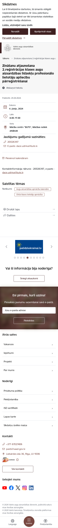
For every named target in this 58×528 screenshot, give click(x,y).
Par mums (9, 370)
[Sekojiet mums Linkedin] (31, 488)
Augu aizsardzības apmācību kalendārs (32, 189)
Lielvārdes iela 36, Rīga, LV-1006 (23, 453)
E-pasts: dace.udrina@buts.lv (22, 146)
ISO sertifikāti (10, 408)
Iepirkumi (8, 352)
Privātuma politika (13, 390)
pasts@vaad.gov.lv (15, 448)
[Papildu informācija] (17, 460)
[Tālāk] (52, 247)
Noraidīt (15, 31)
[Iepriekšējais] (6, 247)
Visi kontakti (18, 469)
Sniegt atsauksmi (29, 278)
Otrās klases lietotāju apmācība (29, 194)
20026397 (13, 141)
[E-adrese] (8, 459)
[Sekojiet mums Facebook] (11, 488)
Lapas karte (10, 416)
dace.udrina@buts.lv (12, 172)
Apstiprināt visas (42, 31)
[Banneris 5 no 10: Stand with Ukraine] (29, 246)
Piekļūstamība (11, 399)
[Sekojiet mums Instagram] (24, 488)
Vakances (9, 344)
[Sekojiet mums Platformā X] (18, 488)
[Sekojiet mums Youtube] (4, 488)
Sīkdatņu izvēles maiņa (15, 425)
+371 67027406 (14, 444)
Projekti (8, 361)
